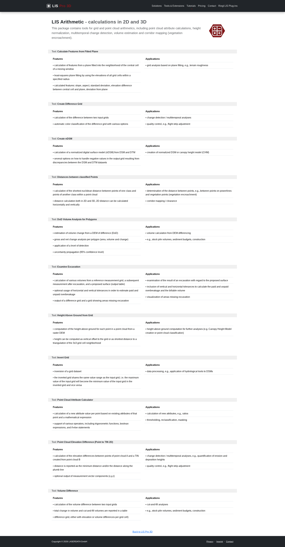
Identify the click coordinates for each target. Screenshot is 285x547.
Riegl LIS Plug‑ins (228, 6)
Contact (212, 6)
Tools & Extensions (174, 6)
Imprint (219, 541)
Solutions (157, 6)
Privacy (209, 541)
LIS (61, 6)
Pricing (201, 6)
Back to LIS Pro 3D (143, 532)
